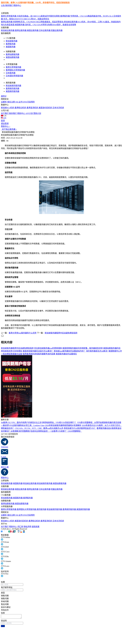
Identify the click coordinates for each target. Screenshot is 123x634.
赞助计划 (37, 113)
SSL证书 (19, 102)
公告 (3, 5)
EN (4, 118)
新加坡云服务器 (8, 30)
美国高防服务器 (12, 91)
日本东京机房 (58, 108)
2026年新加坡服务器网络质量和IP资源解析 (63, 425)
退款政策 (35, 527)
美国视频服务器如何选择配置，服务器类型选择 (82, 348)
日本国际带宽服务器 (14, 76)
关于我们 (5, 113)
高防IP (3, 96)
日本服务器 (10, 73)
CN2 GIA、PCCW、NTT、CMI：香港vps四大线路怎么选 (39, 428)
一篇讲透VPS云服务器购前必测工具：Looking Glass (23, 425)
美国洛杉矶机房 (45, 108)
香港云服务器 (21, 30)
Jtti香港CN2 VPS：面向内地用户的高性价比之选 (21, 422)
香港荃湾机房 (33, 108)
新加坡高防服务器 (13, 86)
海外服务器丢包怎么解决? (97, 351)
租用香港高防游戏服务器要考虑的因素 (39, 354)
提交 (3, 626)
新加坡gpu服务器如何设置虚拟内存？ (70, 351)
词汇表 (20, 527)
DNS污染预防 (29, 102)
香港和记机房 (21, 108)
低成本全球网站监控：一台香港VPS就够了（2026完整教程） (56, 431)
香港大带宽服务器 (13, 67)
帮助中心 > (5, 126)
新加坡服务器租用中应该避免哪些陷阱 (61, 333)
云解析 (4, 102)
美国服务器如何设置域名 (66, 354)
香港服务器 (10, 44)
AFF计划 (29, 113)
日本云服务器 (45, 30)
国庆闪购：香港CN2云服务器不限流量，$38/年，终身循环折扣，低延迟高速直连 (35, 3)
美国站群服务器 (12, 57)
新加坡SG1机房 (8, 108)
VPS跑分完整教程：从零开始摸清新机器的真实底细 (99, 422)
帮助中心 (17, 5)
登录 (3, 121)
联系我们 (9, 5)
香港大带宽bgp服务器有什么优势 (23, 333)
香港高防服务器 (12, 88)
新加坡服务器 (11, 41)
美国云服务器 (33, 30)
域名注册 (11, 102)
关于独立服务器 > (9, 129)
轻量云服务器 (56, 30)
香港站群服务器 (12, 54)
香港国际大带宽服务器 (15, 70)
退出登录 (5, 123)
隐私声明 (27, 527)
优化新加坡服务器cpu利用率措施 (48, 348)
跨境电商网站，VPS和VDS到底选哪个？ (59, 422)
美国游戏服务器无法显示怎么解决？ (38, 351)
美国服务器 (10, 47)
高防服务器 (41, 509)
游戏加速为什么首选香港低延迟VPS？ (80, 428)
